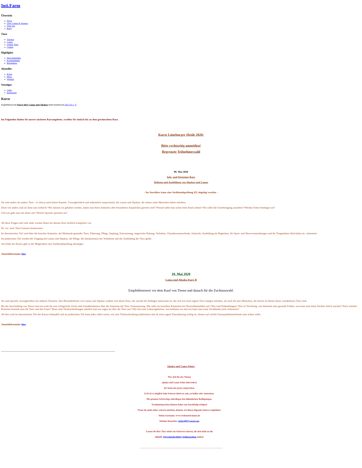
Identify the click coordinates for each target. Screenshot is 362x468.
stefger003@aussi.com (188, 421)
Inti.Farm (10, 5)
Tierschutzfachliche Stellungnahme (180, 436)
